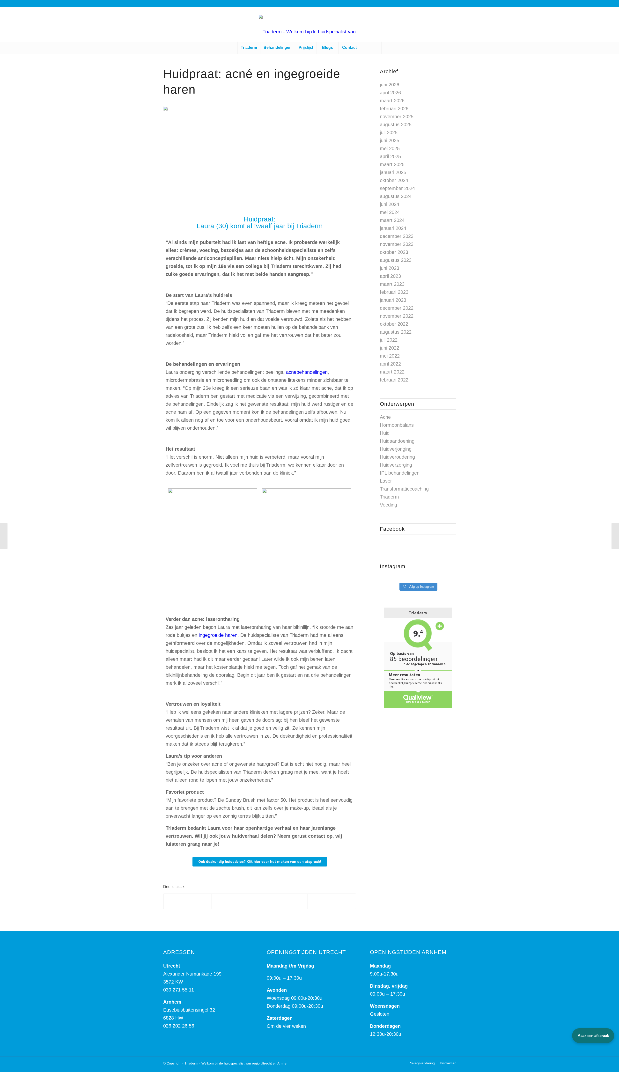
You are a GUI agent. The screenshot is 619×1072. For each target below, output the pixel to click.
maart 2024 (392, 220)
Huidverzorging (396, 465)
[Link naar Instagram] (595, 24)
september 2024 (397, 188)
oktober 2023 (394, 252)
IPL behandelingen (400, 473)
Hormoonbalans (397, 425)
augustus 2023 (396, 260)
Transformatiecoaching (404, 489)
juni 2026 (389, 84)
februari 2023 (394, 292)
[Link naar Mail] (603, 24)
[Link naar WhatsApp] (581, 24)
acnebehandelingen (307, 372)
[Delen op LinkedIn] (284, 901)
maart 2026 (392, 100)
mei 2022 (390, 356)
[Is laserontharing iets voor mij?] (3, 536)
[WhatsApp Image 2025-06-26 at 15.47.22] (259, 158)
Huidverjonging (396, 449)
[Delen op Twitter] (236, 901)
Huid (385, 433)
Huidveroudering (397, 457)
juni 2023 (389, 268)
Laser (386, 481)
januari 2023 (393, 300)
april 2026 (390, 92)
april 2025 (390, 156)
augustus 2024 (396, 196)
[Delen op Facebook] (187, 901)
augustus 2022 (396, 332)
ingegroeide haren (218, 635)
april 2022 (390, 364)
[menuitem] (248, 48)
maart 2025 (392, 164)
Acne (385, 417)
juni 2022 (389, 348)
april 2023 (390, 276)
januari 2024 (393, 228)
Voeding (388, 504)
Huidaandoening (397, 441)
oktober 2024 (394, 180)
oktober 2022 (394, 324)
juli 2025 (389, 132)
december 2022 (396, 308)
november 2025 (396, 116)
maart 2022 (392, 371)
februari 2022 (394, 379)
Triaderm (389, 496)
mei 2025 (390, 148)
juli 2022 (389, 340)
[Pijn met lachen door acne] (615, 536)
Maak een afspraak (593, 1036)
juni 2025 (389, 140)
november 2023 (396, 244)
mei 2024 (390, 212)
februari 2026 (394, 108)
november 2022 (396, 316)
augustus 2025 (396, 124)
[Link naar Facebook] (588, 24)
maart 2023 (392, 284)
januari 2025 (393, 172)
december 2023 (396, 236)
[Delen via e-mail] (332, 901)
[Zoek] (371, 48)
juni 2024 (389, 204)
